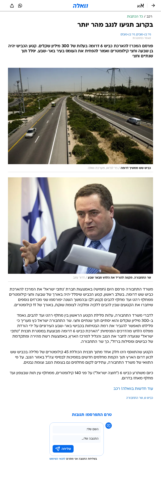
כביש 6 (148, 398)
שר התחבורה (134, 398)
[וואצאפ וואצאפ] (20, 6)
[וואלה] (80, 6)
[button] (140, 6)
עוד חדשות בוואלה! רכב (133, 389)
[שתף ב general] (12, 5)
